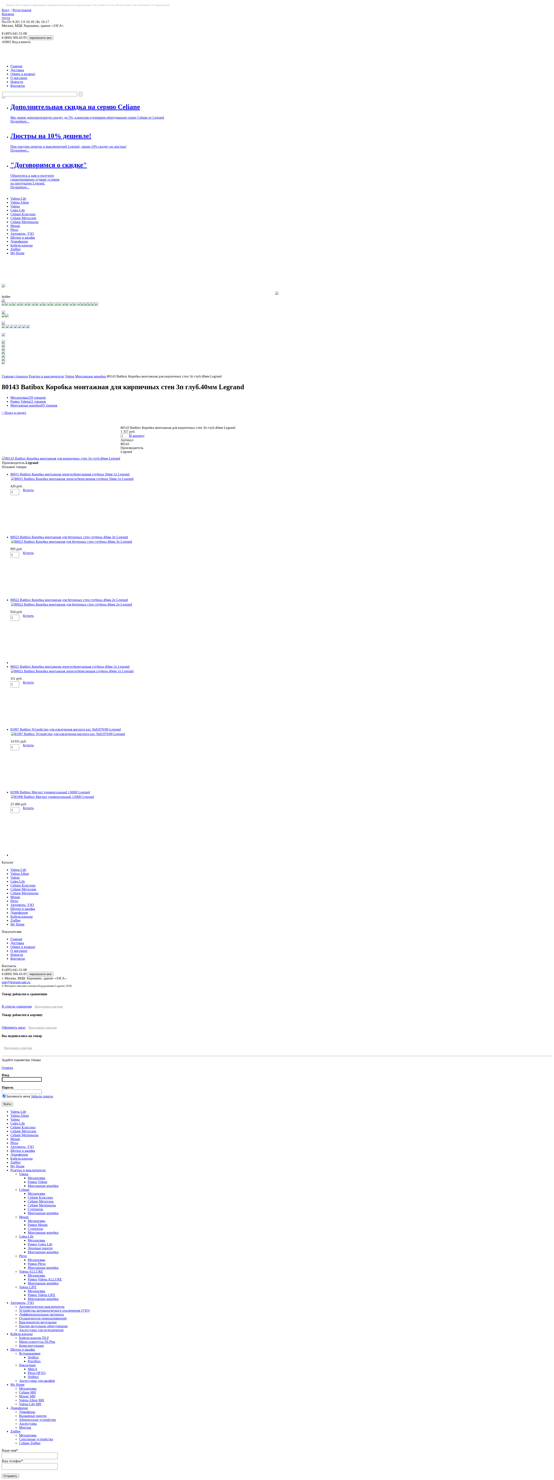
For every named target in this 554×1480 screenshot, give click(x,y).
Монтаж (25, 1427)
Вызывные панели (33, 1416)
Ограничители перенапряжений (43, 1318)
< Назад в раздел (14, 413)
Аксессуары (28, 1423)
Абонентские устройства (37, 1420)
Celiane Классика (22, 214)
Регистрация (22, 10)
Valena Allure (19, 202)
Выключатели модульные (38, 1322)
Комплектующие (31, 1345)
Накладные (27, 1365)
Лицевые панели (40, 1248)
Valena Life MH (30, 1404)
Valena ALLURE (31, 1271)
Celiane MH (27, 1392)
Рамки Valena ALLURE (45, 1279)
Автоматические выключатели (41, 1306)
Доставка (17, 70)
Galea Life (17, 210)
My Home (17, 253)
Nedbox (33, 1357)
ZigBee (15, 249)
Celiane (24, 1189)
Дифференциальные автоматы (41, 1314)
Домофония (19, 241)
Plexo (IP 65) (37, 1373)
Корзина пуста (8, 16)
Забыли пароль (42, 1096)
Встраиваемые (29, 1353)
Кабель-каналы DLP (34, 1338)
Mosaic (15, 226)
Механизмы (28, 397)
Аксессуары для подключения (41, 1330)
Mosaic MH (27, 1396)
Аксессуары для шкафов (37, 1381)
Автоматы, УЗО (22, 233)
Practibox (34, 1361)
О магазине (18, 78)
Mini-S (32, 1369)
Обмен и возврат (22, 74)
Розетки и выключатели (46, 376)
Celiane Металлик (23, 218)
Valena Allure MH (31, 1400)
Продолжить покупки (49, 1006)
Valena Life (18, 198)
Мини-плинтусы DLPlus (37, 1342)
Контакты (17, 86)
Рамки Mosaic (38, 1225)
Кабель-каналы (21, 245)
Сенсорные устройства (36, 1439)
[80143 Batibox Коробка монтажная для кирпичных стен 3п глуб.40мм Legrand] (61, 458)
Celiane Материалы (24, 222)
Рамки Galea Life (40, 1244)
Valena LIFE (28, 1287)
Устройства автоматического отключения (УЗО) (54, 1310)
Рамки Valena (28, 401)
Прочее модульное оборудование (43, 1326)
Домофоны (27, 1412)
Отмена (7, 1068)
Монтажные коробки (90, 376)
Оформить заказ (13, 1027)
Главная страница (15, 376)
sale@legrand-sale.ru (16, 982)
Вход (5, 10)
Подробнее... (19, 121)
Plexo (14, 230)
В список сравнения (17, 1006)
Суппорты (35, 1209)
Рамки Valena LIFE (41, 1295)
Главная (16, 66)
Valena (15, 206)
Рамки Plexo (37, 1264)
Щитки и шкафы (22, 237)
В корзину (137, 436)
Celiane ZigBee (29, 1443)
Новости (16, 82)
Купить (28, 490)
